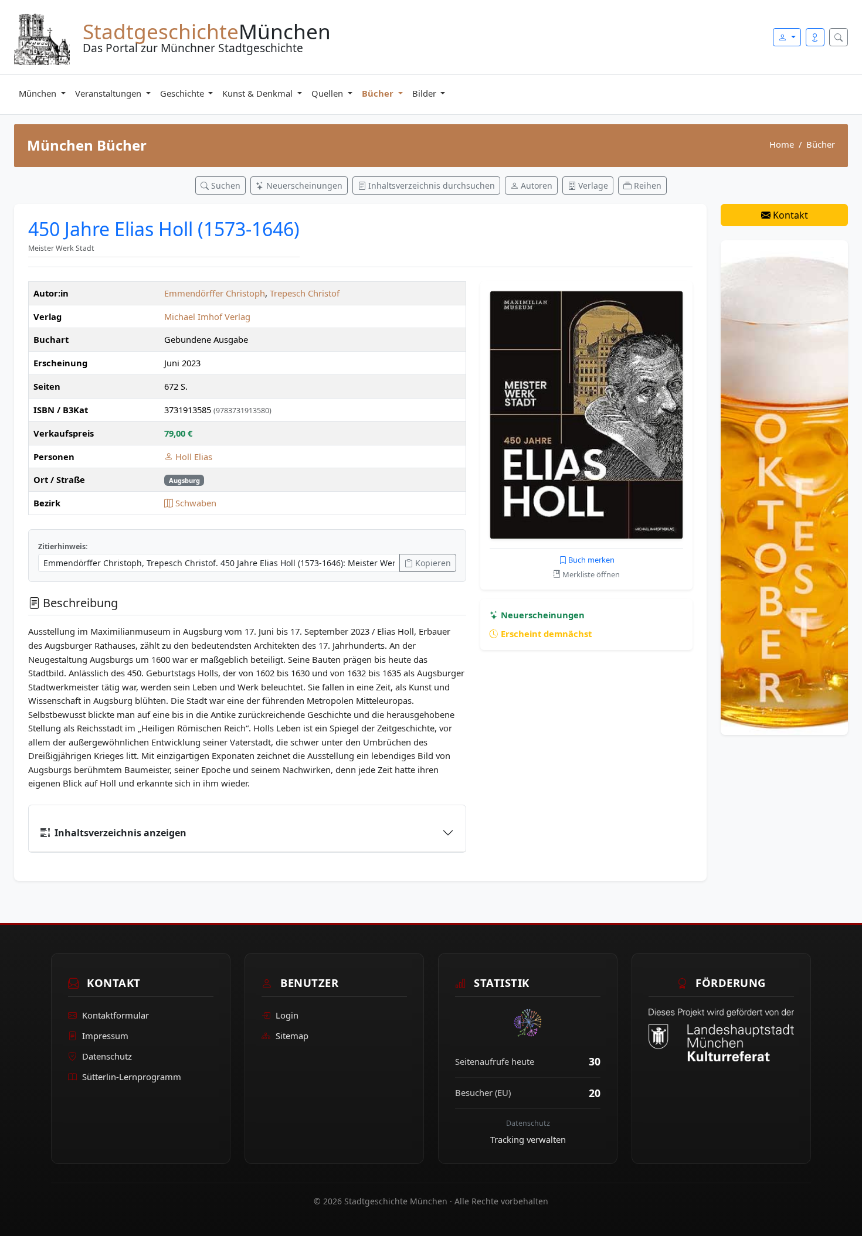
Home (781, 144)
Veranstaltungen (109, 93)
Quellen (328, 93)
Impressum (105, 1035)
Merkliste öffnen (590, 574)
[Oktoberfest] (784, 486)
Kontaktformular (115, 1015)
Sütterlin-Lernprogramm (131, 1076)
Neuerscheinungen (541, 615)
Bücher (379, 93)
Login (287, 1015)
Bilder (425, 93)
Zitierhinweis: (63, 546)
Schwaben (194, 503)
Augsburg (184, 480)
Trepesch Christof (305, 293)
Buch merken (590, 559)
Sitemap (292, 1035)
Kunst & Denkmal (258, 93)
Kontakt (789, 215)
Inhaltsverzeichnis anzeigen (120, 832)
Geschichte (183, 93)
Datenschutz (107, 1056)
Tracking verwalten (528, 1139)
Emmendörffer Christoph (214, 293)
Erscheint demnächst (545, 633)
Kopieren (432, 562)
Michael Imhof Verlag (207, 316)
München (39, 93)
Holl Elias (192, 456)
